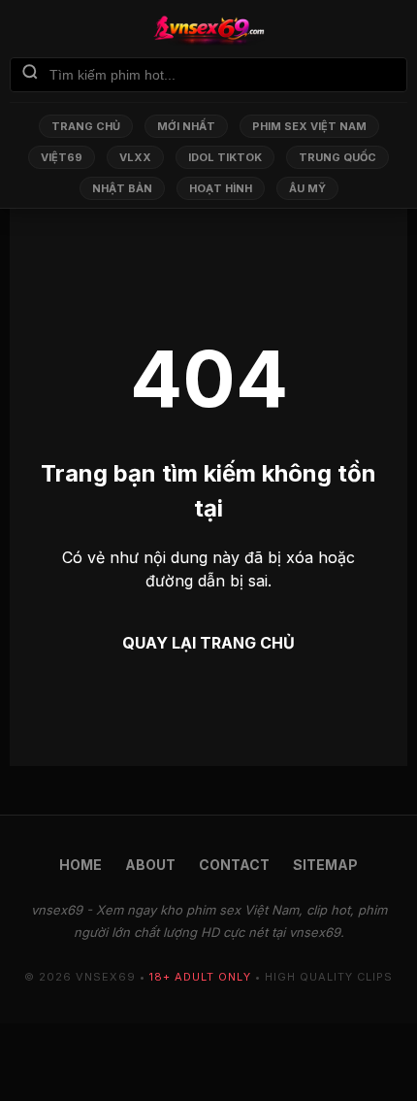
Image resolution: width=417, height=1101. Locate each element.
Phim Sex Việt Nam (309, 126)
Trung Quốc (337, 157)
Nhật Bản (122, 188)
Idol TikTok (225, 157)
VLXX (135, 157)
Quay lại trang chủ (208, 642)
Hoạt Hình (220, 188)
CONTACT (234, 864)
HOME (80, 864)
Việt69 (61, 157)
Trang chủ (85, 126)
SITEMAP (325, 864)
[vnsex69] (208, 30)
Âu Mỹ (307, 188)
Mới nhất (186, 126)
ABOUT (150, 864)
